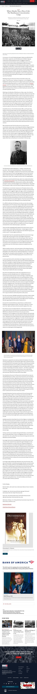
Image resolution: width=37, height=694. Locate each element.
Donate (21, 677)
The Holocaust (17, 612)
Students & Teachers (19, 3)
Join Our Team (20, 668)
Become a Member (16, 677)
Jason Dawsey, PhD (8, 596)
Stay (9, 3)
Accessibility (20, 673)
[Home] (3, 2)
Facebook (4, 684)
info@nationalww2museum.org (7, 672)
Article (18, 9)
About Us (24, 3)
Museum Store (26, 677)
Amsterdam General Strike (9, 180)
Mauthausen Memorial (7, 504)
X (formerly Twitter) (11, 684)
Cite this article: (8, 604)
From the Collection (5, 629)
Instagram (6, 684)
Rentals (28, 670)
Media (27, 666)
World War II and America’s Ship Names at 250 (18, 632)
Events (11, 3)
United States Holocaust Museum (9, 507)
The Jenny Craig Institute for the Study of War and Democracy (13, 613)
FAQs (27, 671)
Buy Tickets (10, 677)
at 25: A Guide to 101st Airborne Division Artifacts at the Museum (7, 633)
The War (14, 3)
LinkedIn (16, 684)
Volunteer (19, 670)
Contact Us (28, 668)
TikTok (13, 684)
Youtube (9, 684)
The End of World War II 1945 (19, 610)
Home (3, 6)
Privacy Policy (20, 671)
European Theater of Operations (8, 610)
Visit (7, 3)
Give (26, 3)
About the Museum (21, 666)
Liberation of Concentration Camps (9, 612)
